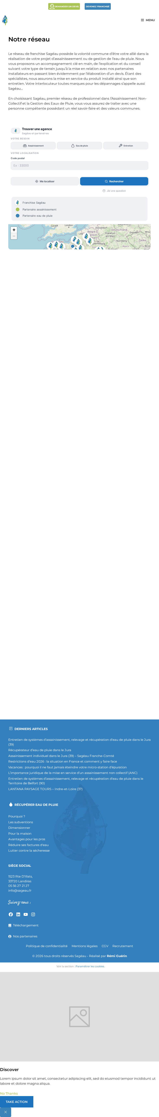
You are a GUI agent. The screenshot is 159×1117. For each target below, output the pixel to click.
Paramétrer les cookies (90, 966)
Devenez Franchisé (98, 6)
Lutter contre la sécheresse (29, 850)
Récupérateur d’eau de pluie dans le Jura (39, 750)
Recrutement (122, 946)
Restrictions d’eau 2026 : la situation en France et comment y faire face (62, 761)
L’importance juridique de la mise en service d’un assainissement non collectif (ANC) (72, 773)
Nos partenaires (25, 936)
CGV (105, 946)
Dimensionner (19, 828)
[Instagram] (33, 914)
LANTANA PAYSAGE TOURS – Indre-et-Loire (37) (45, 789)
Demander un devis (67, 6)
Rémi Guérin (117, 956)
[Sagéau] (6, 20)
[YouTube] (25, 914)
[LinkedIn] (18, 914)
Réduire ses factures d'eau (28, 845)
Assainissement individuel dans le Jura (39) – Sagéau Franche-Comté (61, 756)
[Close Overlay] (5, 1112)
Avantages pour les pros (26, 839)
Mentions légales (85, 946)
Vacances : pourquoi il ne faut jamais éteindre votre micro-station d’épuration (67, 767)
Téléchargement (26, 925)
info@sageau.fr (19, 890)
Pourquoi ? (16, 816)
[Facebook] (10, 914)
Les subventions (20, 822)
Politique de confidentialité (46, 946)
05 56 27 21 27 (18, 886)
